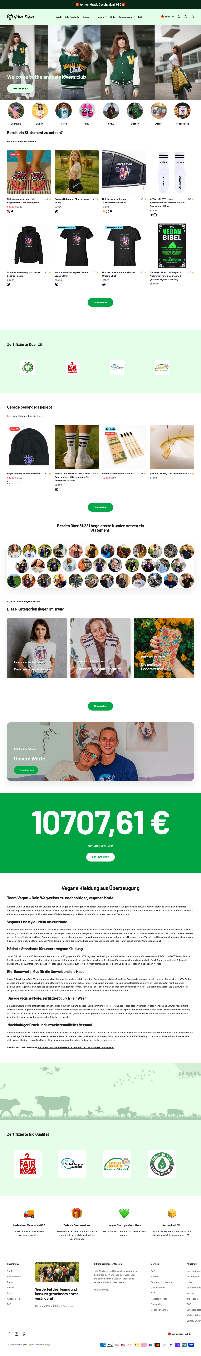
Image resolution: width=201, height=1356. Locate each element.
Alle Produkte (72, 16)
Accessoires (125, 16)
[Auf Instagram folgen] (17, 1334)
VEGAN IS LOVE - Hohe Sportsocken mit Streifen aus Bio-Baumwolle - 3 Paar (167, 202)
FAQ (140, 16)
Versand (191, 1293)
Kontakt (155, 1276)
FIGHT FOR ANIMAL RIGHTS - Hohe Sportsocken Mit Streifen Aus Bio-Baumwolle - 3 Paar (72, 477)
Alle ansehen (100, 302)
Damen (86, 16)
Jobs (189, 1282)
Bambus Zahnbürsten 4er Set (117, 473)
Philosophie (193, 1276)
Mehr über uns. (101, 1289)
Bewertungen (158, 1287)
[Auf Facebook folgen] (9, 1334)
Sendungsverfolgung (162, 1282)
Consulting (156, 1304)
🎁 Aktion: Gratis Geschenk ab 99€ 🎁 (101, 4)
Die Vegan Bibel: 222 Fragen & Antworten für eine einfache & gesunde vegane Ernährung (166, 276)
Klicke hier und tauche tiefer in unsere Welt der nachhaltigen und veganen (76, 1047)
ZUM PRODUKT (20, 88)
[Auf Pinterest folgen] (24, 1334)
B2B (153, 1293)
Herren (100, 16)
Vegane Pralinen (159, 1309)
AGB (189, 1304)
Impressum (192, 1298)
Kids (112, 16)
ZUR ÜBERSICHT (100, 857)
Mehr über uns (26, 770)
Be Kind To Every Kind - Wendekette (168, 473)
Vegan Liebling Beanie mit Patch (23, 473)
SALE (59, 16)
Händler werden (159, 1298)
